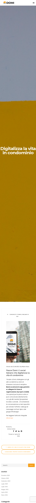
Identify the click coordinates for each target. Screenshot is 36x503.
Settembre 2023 (5, 481)
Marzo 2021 (4, 495)
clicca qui (9, 418)
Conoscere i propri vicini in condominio (18, 451)
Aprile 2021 (4, 492)
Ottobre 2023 (5, 478)
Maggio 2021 (4, 489)
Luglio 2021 (4, 486)
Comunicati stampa (15, 314)
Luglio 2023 (4, 484)
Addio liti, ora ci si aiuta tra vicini (18, 447)
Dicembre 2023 (5, 475)
